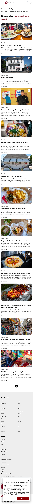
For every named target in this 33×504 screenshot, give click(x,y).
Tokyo (18, 434)
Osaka (2, 421)
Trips (2, 444)
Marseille (19, 413)
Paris (2, 424)
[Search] (11, 3)
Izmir (18, 408)
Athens (2, 400)
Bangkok (19, 400)
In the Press (3, 462)
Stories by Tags (9, 9)
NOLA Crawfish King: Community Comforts (14, 372)
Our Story (3, 454)
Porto (18, 424)
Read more (4, 54)
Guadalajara (20, 406)
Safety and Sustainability (6, 459)
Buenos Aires (4, 406)
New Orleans (4, 43)
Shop (2, 447)
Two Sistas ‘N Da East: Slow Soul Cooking (13, 209)
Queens (3, 426)
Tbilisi (18, 431)
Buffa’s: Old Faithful (7, 78)
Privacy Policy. (14, 495)
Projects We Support (5, 464)
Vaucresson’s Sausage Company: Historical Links (16, 110)
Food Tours (3, 439)
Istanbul (3, 408)
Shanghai (3, 431)
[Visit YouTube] (14, 502)
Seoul (18, 429)
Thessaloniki (3, 434)
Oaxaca (19, 418)
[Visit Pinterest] (11, 502)
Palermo (19, 421)
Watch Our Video (5, 457)
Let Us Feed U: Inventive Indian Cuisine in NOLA (16, 273)
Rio (18, 426)
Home (2, 9)
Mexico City (3, 416)
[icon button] (2, 3)
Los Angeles (20, 411)
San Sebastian (4, 429)
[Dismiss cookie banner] (28, 480)
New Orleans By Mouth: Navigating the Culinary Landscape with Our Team (16, 306)
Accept (23, 498)
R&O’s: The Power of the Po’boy (11, 45)
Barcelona (3, 403)
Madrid (2, 413)
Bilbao (18, 403)
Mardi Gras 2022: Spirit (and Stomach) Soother (15, 340)
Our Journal (3, 449)
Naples (18, 416)
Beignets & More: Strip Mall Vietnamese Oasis (15, 241)
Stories (2, 441)
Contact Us (3, 467)
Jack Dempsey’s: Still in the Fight (11, 176)
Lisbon (2, 411)
